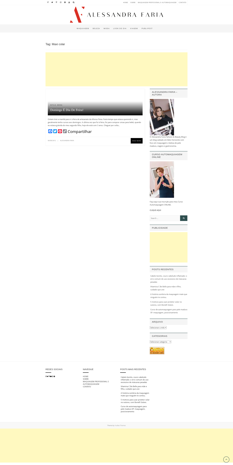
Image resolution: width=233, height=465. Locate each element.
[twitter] (47, 376)
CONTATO (182, 2)
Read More (136, 141)
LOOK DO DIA (120, 28)
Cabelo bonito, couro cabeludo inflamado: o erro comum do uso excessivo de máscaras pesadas (168, 279)
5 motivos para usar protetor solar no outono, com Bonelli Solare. (135, 400)
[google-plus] (54, 376)
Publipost (147, 28)
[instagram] (53, 376)
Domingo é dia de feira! (66, 110)
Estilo (53, 105)
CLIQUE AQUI (155, 210)
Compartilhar (80, 131)
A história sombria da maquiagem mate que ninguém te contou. (135, 394)
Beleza (96, 28)
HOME (125, 2)
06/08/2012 (52, 141)
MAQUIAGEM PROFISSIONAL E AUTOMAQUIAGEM (157, 2)
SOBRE (133, 2)
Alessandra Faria (67, 141)
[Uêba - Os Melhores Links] (157, 348)
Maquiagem (83, 28)
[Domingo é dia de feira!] (95, 92)
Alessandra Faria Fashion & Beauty (68, 26)
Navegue (88, 369)
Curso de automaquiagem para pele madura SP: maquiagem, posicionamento (134, 409)
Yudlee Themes (120, 425)
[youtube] (51, 376)
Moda (107, 28)
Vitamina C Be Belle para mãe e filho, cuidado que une (134, 387)
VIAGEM (134, 28)
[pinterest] (49, 376)
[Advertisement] (116, 69)
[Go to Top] (226, 460)
